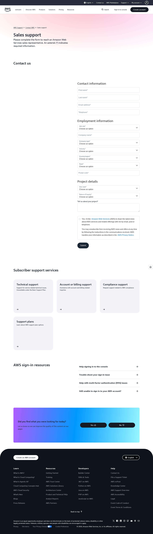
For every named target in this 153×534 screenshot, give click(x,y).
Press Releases (19, 503)
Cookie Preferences (62, 526)
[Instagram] (124, 521)
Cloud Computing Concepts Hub (26, 486)
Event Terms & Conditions (121, 507)
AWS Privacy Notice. (126, 235)
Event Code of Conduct (120, 503)
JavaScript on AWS (85, 499)
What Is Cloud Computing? (24, 477)
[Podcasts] (135, 521)
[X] (113, 521)
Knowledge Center (118, 486)
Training (49, 477)
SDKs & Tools (83, 477)
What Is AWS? (18, 473)
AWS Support (18, 28)
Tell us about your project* (87, 201)
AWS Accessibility (118, 494)
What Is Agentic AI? (21, 481)
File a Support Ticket (119, 477)
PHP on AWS (83, 494)
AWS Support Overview (120, 490)
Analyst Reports (52, 499)
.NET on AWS (83, 481)
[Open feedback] (151, 267)
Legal (113, 499)
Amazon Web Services (101, 219)
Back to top (75, 512)
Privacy (15, 526)
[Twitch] (128, 521)
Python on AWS (84, 486)
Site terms (25, 526)
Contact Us (115, 473)
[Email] (139, 521)
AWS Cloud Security (21, 490)
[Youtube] (131, 521)
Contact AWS (29, 28)
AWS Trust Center (53, 481)
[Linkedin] (121, 521)
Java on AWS (83, 490)
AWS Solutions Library (55, 486)
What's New (18, 494)
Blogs (15, 499)
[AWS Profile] (147, 2)
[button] (30, 10)
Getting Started (52, 473)
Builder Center (84, 473)
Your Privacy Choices (40, 526)
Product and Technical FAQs (57, 494)
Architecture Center (53, 490)
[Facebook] (117, 521)
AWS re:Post (116, 481)
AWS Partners (51, 503)
